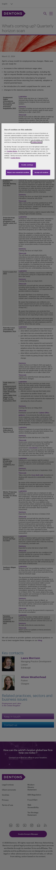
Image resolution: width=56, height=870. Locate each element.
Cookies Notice (36, 142)
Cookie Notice (15, 158)
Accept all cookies (41, 172)
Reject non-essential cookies (18, 172)
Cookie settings (27, 165)
